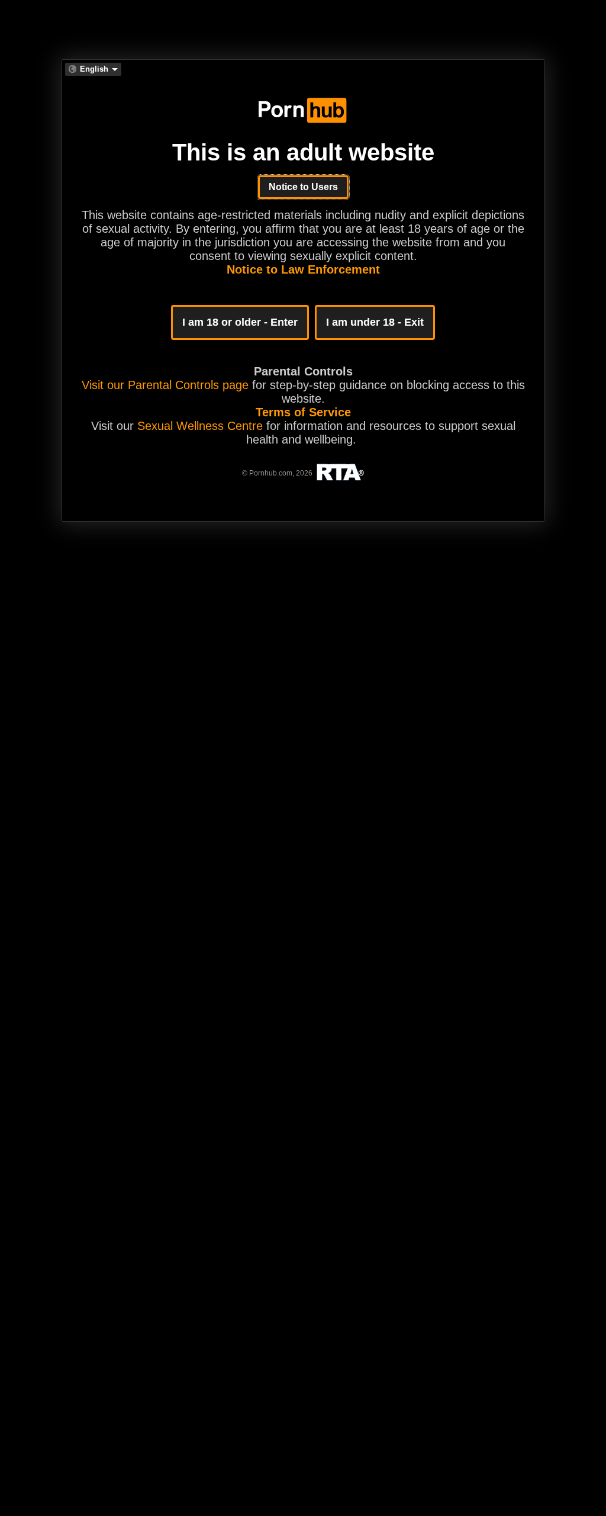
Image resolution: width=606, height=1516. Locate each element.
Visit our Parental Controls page (165, 384)
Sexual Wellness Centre (200, 425)
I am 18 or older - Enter (240, 322)
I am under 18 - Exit (375, 322)
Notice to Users (303, 187)
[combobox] (93, 69)
